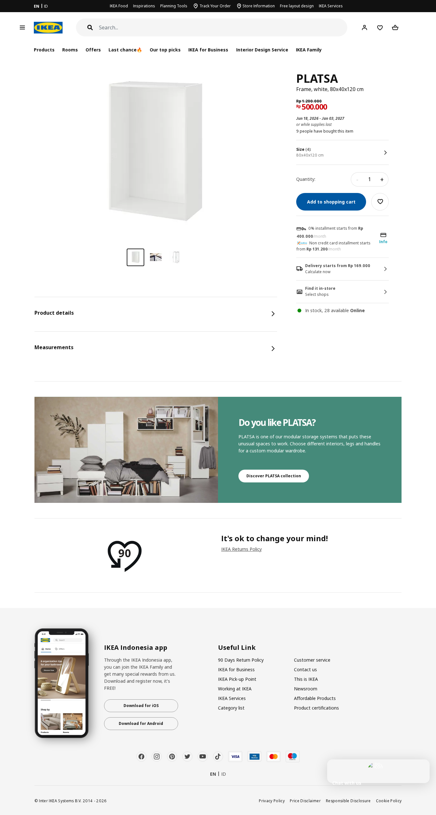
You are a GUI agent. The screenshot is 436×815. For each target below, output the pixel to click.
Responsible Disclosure (348, 800)
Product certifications (316, 708)
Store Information (259, 6)
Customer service (312, 660)
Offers (93, 50)
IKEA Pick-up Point (237, 679)
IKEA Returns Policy (241, 549)
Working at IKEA (235, 689)
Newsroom (305, 689)
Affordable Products (315, 698)
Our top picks (165, 50)
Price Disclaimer (305, 800)
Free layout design (297, 6)
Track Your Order (215, 6)
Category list (231, 708)
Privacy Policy (272, 800)
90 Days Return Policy (241, 660)
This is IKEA (306, 679)
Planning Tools (173, 6)
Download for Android (141, 723)
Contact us (305, 669)
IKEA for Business (208, 50)
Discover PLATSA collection (273, 476)
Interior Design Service (262, 50)
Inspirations (144, 6)
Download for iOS (141, 705)
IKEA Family (309, 50)
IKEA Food (119, 6)
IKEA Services (331, 6)
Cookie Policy (389, 800)
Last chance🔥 (125, 50)
